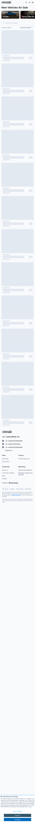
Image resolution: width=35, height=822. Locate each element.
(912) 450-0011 (16, 495)
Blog (3, 476)
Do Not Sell (28, 489)
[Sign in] (29, 2)
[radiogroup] (5, 489)
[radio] (3, 489)
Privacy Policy (20, 489)
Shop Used (5, 461)
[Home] (6, 2)
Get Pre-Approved (23, 458)
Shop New (5, 458)
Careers (4, 478)
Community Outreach (8, 473)
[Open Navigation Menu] (33, 2)
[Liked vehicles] (26, 2)
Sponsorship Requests (25, 470)
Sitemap (12, 489)
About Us (5, 470)
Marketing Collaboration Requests (25, 473)
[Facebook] (3, 441)
